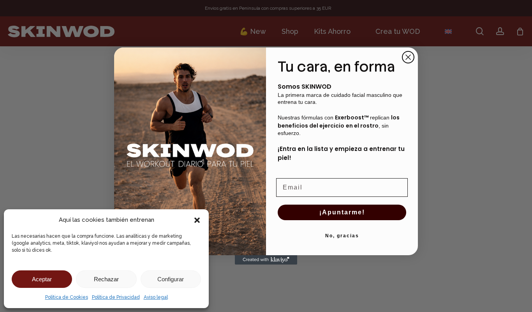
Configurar (170, 279)
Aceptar (42, 279)
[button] (197, 220)
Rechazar (106, 279)
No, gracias (342, 235)
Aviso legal (156, 297)
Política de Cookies (66, 297)
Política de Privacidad (116, 297)
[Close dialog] (408, 57)
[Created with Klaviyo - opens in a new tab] (266, 260)
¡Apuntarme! (342, 212)
